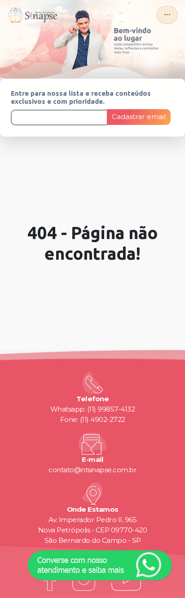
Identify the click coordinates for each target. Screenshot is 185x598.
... (167, 12)
